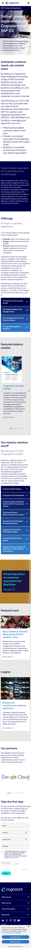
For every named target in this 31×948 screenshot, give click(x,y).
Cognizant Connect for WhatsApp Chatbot (12, 531)
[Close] (28, 926)
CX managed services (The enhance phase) (13, 319)
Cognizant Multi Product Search (12, 539)
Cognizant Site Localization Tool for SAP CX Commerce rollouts (13, 504)
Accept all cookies (15, 937)
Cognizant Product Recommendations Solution (13, 514)
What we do (6, 897)
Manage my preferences (15, 946)
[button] (29, 391)
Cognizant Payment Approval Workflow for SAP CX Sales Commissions (14, 549)
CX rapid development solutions (11, 328)
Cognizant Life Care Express (13, 495)
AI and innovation (8, 909)
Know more (7, 417)
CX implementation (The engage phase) (12, 310)
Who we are (6, 903)
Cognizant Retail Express (12, 489)
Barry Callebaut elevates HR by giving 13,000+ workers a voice (15, 634)
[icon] (28, 3)
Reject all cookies (15, 941)
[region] (15, 936)
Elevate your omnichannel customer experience (14, 705)
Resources (6, 915)
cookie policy (8, 932)
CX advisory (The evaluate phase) (13, 302)
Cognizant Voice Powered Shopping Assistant (13, 522)
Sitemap (4, 924)
